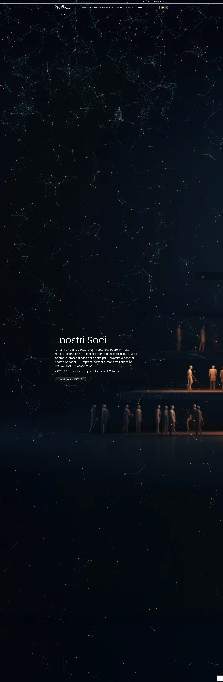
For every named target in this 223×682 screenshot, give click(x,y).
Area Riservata (164, 2)
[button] (157, 7)
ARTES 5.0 (156, 2)
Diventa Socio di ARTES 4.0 (70, 379)
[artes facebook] (143, 2)
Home (58, 15)
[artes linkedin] (145, 2)
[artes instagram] (148, 2)
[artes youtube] (151, 2)
